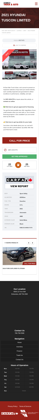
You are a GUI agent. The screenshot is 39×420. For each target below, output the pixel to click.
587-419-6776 (10, 99)
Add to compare (21, 45)
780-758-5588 (19, 333)
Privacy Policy (12, 406)
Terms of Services (25, 406)
